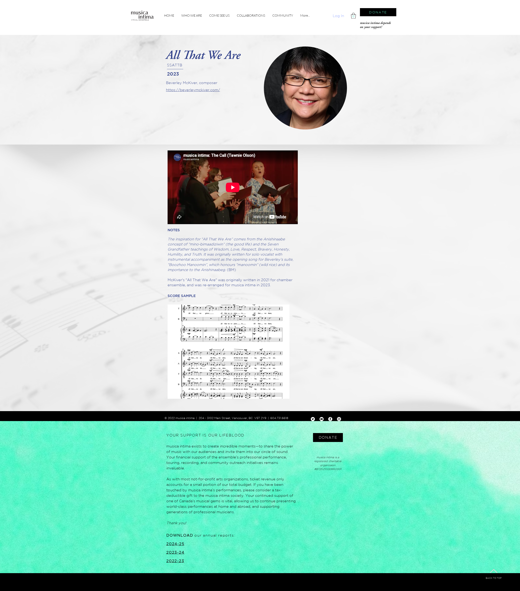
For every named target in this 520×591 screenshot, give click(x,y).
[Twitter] (313, 419)
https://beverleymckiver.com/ (193, 90)
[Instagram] (339, 419)
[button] (353, 16)
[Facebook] (330, 419)
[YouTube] (322, 419)
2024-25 (175, 544)
